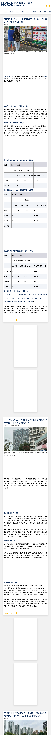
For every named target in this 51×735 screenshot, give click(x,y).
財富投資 (11, 11)
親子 (28, 11)
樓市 (17, 11)
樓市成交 (7, 320)
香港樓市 (26, 320)
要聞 (5, 11)
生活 (40, 11)
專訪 (45, 11)
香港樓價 (19, 320)
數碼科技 (34, 11)
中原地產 (7, 613)
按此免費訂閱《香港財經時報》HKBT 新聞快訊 (19, 301)
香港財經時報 (19, 5)
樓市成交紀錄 (9, 76)
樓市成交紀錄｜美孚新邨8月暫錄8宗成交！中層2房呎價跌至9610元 (25, 298)
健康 (23, 11)
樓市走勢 (13, 320)
